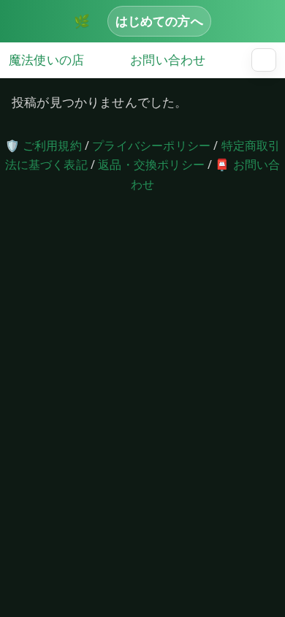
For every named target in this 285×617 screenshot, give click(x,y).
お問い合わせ (167, 59)
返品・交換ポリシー (151, 164)
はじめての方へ (159, 20)
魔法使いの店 (46, 59)
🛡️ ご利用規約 (43, 145)
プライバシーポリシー (151, 145)
